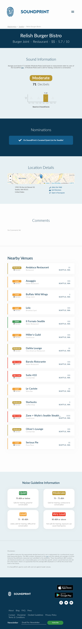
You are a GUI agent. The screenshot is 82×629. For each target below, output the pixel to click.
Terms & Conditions (17, 617)
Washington (11, 26)
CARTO (72, 183)
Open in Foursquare (58, 193)
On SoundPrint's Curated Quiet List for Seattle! (43, 140)
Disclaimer (21, 615)
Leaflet (47, 183)
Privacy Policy (50, 615)
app (22, 68)
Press (29, 611)
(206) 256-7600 (57, 187)
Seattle (21, 26)
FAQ (23, 611)
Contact (12, 615)
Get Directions (56, 190)
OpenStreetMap (56, 183)
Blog (17, 611)
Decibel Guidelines (35, 615)
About (11, 611)
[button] (41, 176)
